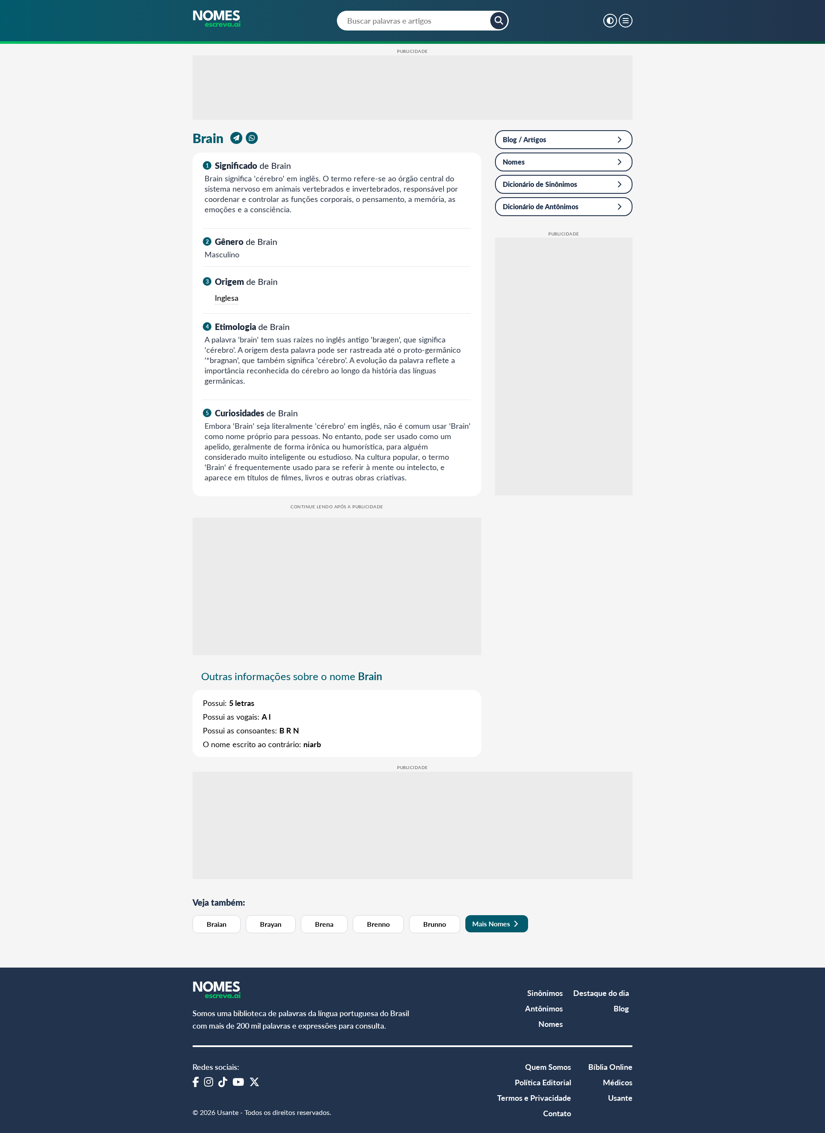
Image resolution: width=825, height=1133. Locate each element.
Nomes (514, 162)
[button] (498, 20)
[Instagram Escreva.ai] (208, 1081)
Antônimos (544, 1008)
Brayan (270, 924)
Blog (621, 1008)
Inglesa (226, 298)
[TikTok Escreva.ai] (222, 1081)
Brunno (434, 924)
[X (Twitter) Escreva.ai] (254, 1081)
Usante (620, 1097)
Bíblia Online (610, 1066)
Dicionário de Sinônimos (540, 184)
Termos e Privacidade (534, 1097)
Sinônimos (545, 992)
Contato (557, 1113)
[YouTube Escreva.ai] (238, 1081)
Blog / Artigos (524, 139)
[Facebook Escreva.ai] (195, 1081)
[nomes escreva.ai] (217, 19)
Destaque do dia (601, 992)
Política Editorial (543, 1082)
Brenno (378, 924)
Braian (216, 924)
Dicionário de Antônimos (540, 206)
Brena (324, 924)
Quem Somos (548, 1066)
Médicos (617, 1082)
